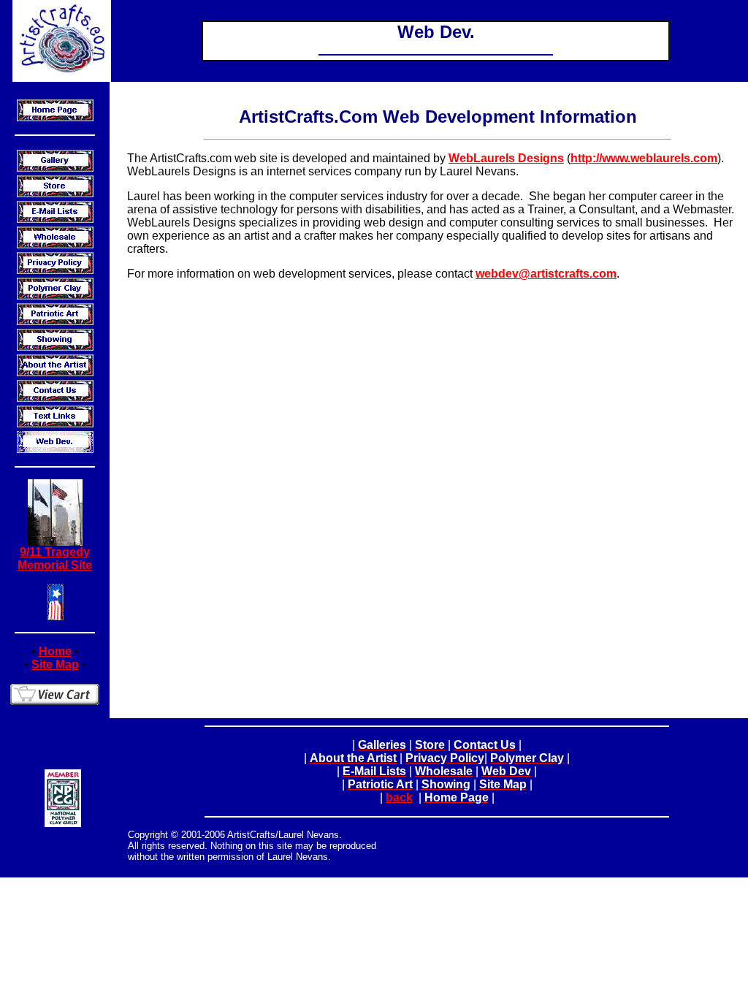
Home (55, 651)
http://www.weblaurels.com (643, 158)
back (399, 797)
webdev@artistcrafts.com (546, 273)
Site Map (55, 664)
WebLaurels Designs (506, 158)
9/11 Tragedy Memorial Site (55, 558)
